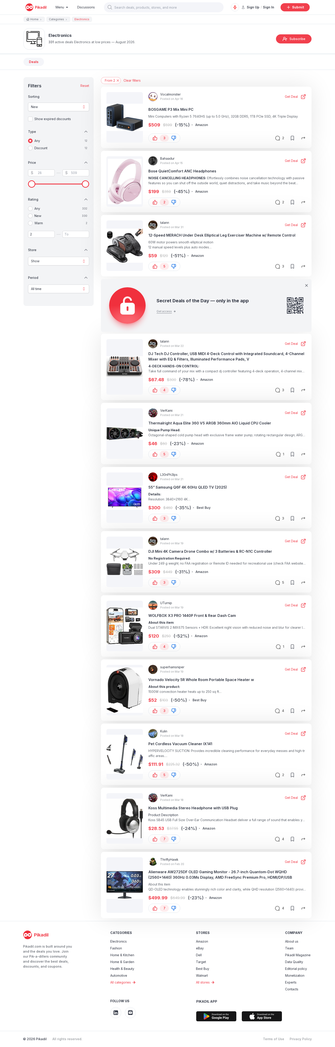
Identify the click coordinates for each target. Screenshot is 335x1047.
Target (201, 962)
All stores (203, 982)
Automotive (118, 975)
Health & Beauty (122, 969)
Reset (84, 86)
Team (289, 948)
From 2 (110, 80)
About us (291, 941)
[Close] (306, 285)
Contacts (291, 989)
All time (36, 289)
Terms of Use (273, 1039)
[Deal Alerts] (235, 7)
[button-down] (173, 138)
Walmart (202, 975)
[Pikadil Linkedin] (115, 1012)
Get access (164, 311)
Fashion (116, 948)
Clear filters (132, 80)
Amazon (202, 941)
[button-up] (155, 138)
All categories (120, 982)
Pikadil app (206, 1001)
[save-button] (292, 138)
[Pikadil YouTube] (130, 1012)
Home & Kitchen (122, 955)
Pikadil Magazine (298, 955)
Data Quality (294, 962)
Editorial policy (296, 969)
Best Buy (202, 969)
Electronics (118, 941)
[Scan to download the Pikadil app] (216, 1016)
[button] (110, 7)
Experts (290, 982)
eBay (200, 948)
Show (35, 261)
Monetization (294, 975)
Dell (199, 955)
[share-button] (303, 138)
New (34, 107)
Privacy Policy (301, 1039)
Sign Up (253, 7)
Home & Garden (122, 962)
